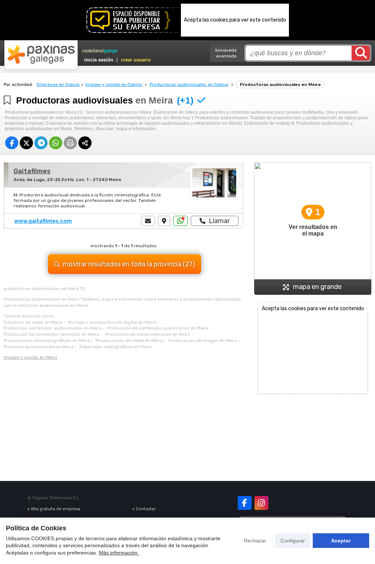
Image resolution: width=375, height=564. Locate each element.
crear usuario (136, 60)
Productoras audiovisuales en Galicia (189, 84)
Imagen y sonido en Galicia (113, 84)
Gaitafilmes (32, 171)
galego (111, 50)
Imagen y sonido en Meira (30, 357)
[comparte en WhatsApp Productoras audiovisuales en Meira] (55, 142)
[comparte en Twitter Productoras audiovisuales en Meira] (26, 142)
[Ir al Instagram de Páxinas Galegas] (261, 503)
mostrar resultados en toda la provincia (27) (129, 264)
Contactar (146, 509)
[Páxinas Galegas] (41, 54)
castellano (92, 50)
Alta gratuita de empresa (55, 509)
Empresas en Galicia (58, 84)
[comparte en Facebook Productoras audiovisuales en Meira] (11, 142)
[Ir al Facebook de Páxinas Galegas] (245, 503)
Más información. (119, 553)
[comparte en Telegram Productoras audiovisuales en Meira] (41, 142)
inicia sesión (98, 60)
